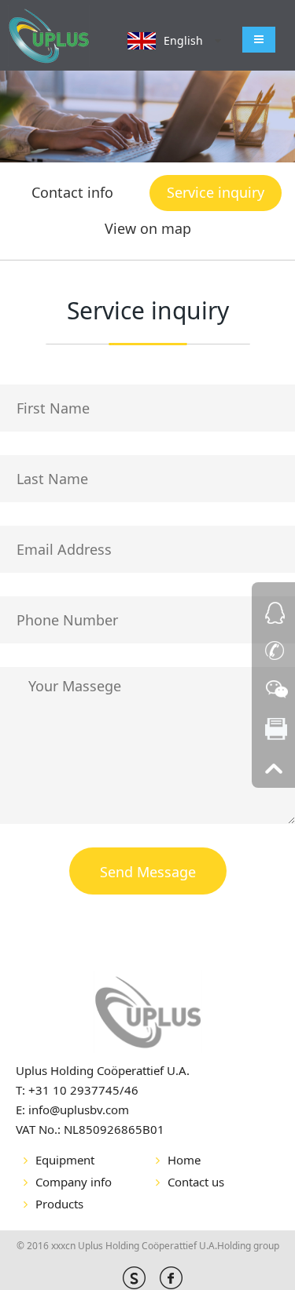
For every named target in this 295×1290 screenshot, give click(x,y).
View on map (148, 228)
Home (184, 1160)
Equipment (64, 1160)
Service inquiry (215, 192)
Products (59, 1204)
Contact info (72, 192)
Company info (73, 1182)
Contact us (196, 1182)
